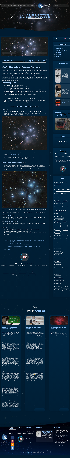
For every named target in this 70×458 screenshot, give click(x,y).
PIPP (67, 235)
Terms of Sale (28, 436)
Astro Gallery (28, 435)
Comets (57, 200)
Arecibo (63, 182)
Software (58, 56)
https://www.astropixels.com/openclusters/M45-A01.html (17, 245)
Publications (59, 54)
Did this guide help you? (24, 263)
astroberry (58, 185)
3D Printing (58, 48)
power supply (59, 248)
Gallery (27, 5)
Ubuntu (57, 289)
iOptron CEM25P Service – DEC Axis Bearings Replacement (66, 71)
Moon (57, 226)
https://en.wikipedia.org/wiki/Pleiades (13, 243)
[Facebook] (12, 437)
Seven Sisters (32, 274)
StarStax (58, 267)
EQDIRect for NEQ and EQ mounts (33, 328)
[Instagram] (12, 441)
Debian (65, 200)
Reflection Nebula (22, 274)
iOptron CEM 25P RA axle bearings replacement (65, 85)
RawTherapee (58, 251)
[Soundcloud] (12, 444)
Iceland (57, 222)
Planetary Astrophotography (61, 238)
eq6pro (57, 213)
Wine (57, 292)
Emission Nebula (60, 210)
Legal (32, 5)
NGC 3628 (65, 229)
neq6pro (57, 229)
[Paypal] (12, 448)
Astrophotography (30, 53)
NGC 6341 (57, 232)
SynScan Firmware (59, 277)
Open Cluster (6, 274)
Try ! (65, 433)
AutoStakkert (58, 197)
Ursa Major (66, 289)
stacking (58, 261)
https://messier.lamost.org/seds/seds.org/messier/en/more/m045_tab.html (22, 246)
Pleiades (13, 274)
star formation (59, 264)
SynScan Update (58, 283)
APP (57, 182)
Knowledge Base (21, 5)
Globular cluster (59, 216)
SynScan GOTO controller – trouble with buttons (9, 328)
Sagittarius (58, 254)
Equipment (58, 52)
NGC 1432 (29, 271)
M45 (14, 271)
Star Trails (66, 267)
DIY (57, 206)
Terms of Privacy (29, 438)
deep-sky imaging (59, 203)
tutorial (66, 286)
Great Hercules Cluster (59, 219)
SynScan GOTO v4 (59, 280)
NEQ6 (65, 225)
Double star (64, 206)
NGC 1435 (37, 271)
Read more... (15, 409)
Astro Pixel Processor (15, 154)
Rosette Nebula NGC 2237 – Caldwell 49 (58, 328)
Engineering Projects (11, 5)
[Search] (67, 5)
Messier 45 (21, 271)
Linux (65, 222)
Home (4, 5)
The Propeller (58, 286)
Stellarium (58, 274)
